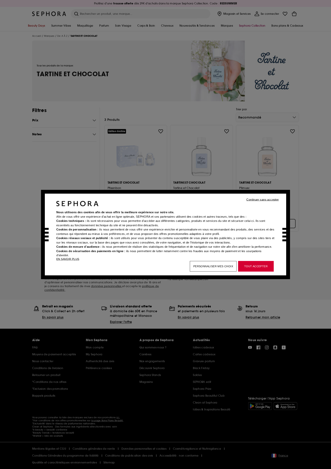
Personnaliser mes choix (213, 266)
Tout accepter (256, 266)
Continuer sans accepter (262, 199)
